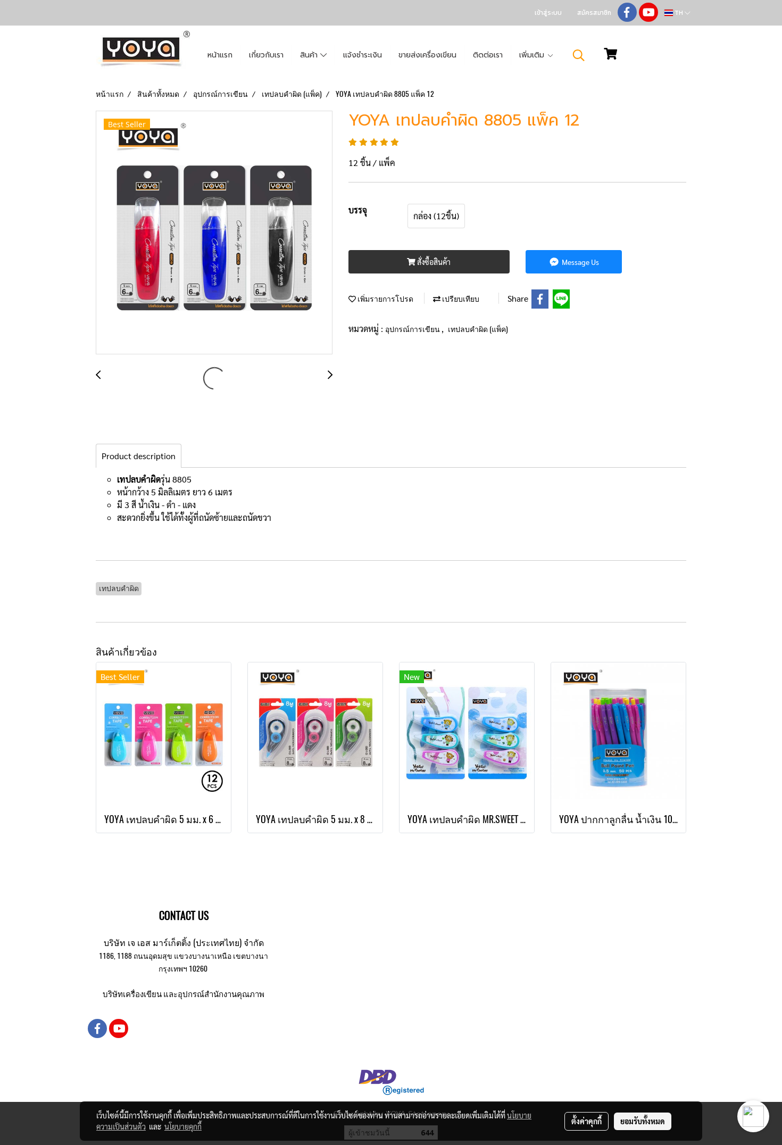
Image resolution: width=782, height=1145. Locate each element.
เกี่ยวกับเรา (266, 55)
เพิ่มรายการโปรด (384, 299)
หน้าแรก (219, 55)
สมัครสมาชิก (594, 13)
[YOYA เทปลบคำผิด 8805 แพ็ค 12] (214, 233)
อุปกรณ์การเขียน (413, 329)
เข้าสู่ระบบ (548, 13)
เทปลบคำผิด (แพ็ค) (478, 329)
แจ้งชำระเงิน (362, 55)
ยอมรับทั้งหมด (642, 1121)
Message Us (579, 262)
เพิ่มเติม (533, 55)
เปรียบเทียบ (459, 299)
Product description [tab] (139, 455)
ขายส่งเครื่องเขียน (427, 55)
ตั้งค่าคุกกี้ (586, 1121)
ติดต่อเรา (488, 55)
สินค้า (310, 55)
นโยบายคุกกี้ (183, 1126)
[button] (578, 55)
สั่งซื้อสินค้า (433, 262)
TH (679, 13)
